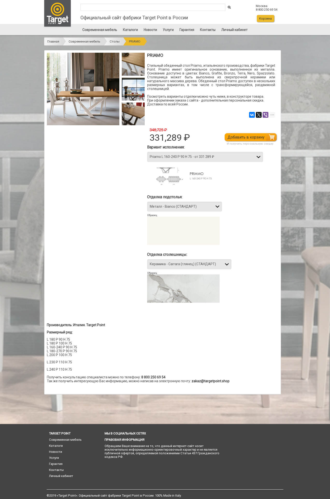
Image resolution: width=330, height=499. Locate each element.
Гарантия (186, 30)
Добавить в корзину (246, 137)
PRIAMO (134, 41)
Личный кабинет (234, 30)
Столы (115, 41)
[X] (259, 115)
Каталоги (130, 30)
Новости (150, 30)
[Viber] (265, 115)
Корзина (265, 18)
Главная (53, 41)
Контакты (207, 30)
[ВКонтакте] (252, 115)
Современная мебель (99, 30)
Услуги (168, 30)
